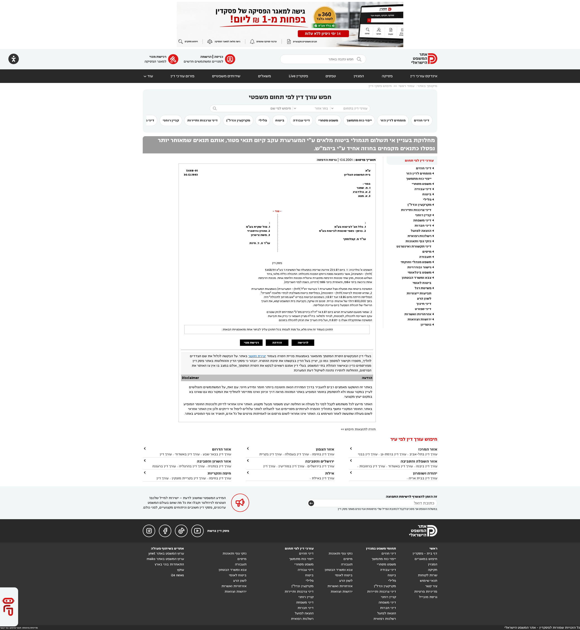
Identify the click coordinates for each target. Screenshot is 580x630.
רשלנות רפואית (419, 236)
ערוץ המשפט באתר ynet (166, 553)
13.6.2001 (346, 160)
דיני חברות (423, 225)
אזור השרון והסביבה (214, 461)
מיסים (426, 251)
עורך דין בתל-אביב (423, 454)
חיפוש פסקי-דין (380, 86)
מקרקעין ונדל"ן (238, 120)
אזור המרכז (427, 449)
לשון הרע (424, 298)
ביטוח (279, 120)
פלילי (263, 120)
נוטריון (425, 324)
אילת (329, 473)
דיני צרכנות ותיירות (202, 120)
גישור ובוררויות (419, 267)
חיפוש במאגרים (426, 559)
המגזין (359, 76)
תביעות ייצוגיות (419, 293)
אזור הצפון (325, 449)
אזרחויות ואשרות (417, 314)
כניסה (218, 56)
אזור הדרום (221, 449)
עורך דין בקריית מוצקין (189, 478)
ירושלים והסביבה (319, 461)
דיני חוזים (421, 120)
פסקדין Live (298, 76)
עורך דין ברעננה (164, 466)
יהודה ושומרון (425, 473)
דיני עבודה (301, 120)
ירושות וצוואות (419, 319)
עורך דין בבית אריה (423, 478)
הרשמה (206, 56)
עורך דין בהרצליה (192, 466)
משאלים (264, 76)
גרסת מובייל (428, 597)
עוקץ (180, 569)
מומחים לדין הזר (393, 120)
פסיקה (387, 76)
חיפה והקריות (219, 473)
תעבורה (425, 256)
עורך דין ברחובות (372, 466)
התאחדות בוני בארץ (169, 564)
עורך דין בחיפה (323, 454)
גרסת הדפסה (327, 160)
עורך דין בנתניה (219, 466)
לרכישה (303, 343)
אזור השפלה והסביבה (419, 461)
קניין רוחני (171, 120)
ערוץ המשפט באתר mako (165, 559)
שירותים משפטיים (226, 76)
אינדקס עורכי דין (423, 76)
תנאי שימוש (428, 580)
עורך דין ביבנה (426, 466)
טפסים (331, 76)
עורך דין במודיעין (291, 466)
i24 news (177, 575)
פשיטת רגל (423, 288)
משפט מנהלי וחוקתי (416, 262)
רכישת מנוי (157, 56)
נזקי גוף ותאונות (418, 241)
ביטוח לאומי (422, 283)
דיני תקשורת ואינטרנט (413, 246)
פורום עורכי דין (182, 76)
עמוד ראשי (406, 86)
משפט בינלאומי (419, 272)
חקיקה (432, 569)
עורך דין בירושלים (320, 466)
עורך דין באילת (323, 478)
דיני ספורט (423, 309)
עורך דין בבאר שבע (217, 454)
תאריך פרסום (365, 160)
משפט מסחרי (328, 120)
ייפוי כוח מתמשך (359, 120)
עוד (148, 76)
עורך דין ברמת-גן (393, 454)
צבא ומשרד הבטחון (416, 277)
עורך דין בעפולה (296, 454)
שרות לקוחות (427, 575)
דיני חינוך (423, 303)
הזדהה (277, 343)
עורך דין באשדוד (400, 466)
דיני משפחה (422, 220)
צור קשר (431, 586)
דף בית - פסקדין (425, 553)
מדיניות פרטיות (425, 591)
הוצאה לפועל (421, 230)
